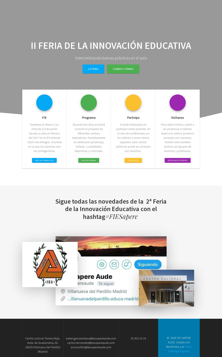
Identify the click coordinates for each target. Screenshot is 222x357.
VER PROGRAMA (89, 160)
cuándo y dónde (123, 68)
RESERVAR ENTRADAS (177, 160)
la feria (93, 68)
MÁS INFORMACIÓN (44, 160)
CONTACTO (133, 160)
